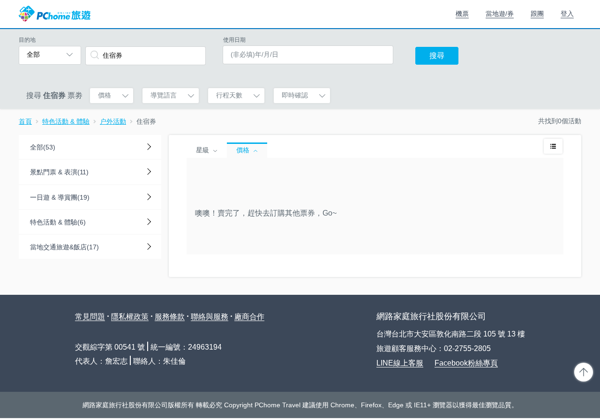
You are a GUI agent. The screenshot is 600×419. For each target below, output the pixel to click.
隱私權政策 (130, 317)
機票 (462, 13)
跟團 (537, 13)
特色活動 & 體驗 (66, 121)
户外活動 (113, 121)
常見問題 (90, 317)
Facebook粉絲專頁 (466, 363)
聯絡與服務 (209, 317)
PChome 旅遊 (54, 14)
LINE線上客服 (399, 363)
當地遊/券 (500, 13)
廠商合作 (249, 317)
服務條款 (170, 317)
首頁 (25, 121)
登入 (567, 13)
